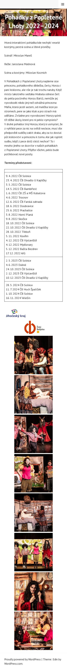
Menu (62, 4)
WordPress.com (13, 663)
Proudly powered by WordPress (22, 659)
